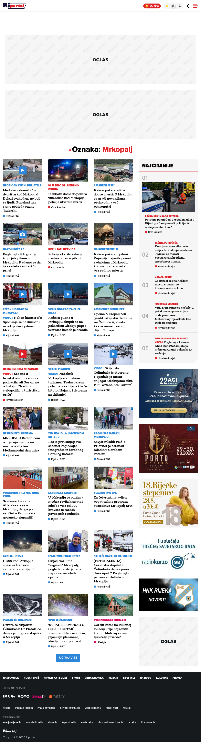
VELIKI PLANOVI (59, 369)
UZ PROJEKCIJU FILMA (18, 433)
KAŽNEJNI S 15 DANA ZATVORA (162, 216)
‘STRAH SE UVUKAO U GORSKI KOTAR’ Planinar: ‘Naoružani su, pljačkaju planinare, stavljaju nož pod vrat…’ (67, 633)
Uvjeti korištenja (93, 707)
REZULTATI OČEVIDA (61, 249)
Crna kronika (58, 207)
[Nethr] (57, 696)
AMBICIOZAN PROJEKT (109, 309)
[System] (173, 6)
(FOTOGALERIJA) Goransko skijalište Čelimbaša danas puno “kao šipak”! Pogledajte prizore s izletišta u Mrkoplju (111, 571)
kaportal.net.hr (69, 722)
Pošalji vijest (112, 707)
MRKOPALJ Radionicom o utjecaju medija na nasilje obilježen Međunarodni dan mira (21, 444)
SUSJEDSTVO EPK (105, 492)
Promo (177, 678)
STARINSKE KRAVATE (62, 492)
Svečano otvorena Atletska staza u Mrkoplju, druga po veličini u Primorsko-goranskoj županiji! (19, 509)
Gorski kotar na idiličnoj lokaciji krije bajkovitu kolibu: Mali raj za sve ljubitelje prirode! (112, 631)
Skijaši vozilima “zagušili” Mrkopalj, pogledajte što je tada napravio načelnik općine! (64, 569)
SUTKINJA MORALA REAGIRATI (171, 338)
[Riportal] (14, 6)
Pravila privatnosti (46, 707)
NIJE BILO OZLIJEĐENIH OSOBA (63, 187)
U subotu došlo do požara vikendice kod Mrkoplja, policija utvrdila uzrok (67, 198)
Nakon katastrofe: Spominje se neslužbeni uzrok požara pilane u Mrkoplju (22, 323)
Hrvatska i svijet (14, 400)
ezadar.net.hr (87, 722)
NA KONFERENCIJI (106, 249)
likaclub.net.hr (148, 722)
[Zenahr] (39, 696)
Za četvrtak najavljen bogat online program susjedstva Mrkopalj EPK (113, 501)
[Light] (167, 6)
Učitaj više (68, 657)
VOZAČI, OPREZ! (163, 277)
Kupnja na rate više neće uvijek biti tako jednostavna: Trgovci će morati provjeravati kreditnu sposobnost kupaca (174, 253)
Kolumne (162, 678)
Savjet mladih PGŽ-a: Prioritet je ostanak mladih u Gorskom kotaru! (110, 448)
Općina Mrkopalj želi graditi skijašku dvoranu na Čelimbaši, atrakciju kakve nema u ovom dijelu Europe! (113, 322)
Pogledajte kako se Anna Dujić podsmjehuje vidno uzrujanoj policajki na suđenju (173, 347)
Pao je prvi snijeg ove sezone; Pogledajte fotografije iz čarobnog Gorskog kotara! (65, 448)
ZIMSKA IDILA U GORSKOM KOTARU (66, 435)
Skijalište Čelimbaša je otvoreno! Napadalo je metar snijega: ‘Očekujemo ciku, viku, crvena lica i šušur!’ (113, 376)
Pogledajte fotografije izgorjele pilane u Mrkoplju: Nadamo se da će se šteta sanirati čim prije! (22, 262)
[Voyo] (23, 696)
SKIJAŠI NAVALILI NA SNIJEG (113, 556)
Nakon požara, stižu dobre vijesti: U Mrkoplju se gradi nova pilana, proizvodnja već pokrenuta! (113, 198)
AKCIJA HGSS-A (13, 556)
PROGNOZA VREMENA (166, 304)
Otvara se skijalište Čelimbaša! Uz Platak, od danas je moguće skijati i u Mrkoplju (22, 631)
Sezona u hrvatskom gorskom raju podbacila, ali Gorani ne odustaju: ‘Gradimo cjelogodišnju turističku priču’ (22, 384)
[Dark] (180, 6)
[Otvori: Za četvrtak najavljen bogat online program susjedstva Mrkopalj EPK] (113, 478)
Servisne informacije (70, 707)
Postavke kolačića (24, 707)
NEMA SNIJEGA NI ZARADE (20, 369)
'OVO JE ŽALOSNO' (60, 620)
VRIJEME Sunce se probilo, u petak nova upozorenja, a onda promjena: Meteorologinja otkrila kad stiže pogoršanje (174, 315)
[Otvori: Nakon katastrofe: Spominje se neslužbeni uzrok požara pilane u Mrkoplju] (22, 294)
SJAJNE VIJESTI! (104, 185)
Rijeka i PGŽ (12, 216)
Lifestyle (101, 642)
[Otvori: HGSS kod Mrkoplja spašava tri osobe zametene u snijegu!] (22, 541)
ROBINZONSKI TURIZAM (110, 620)
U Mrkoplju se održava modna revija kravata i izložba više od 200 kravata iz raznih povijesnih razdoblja (65, 505)
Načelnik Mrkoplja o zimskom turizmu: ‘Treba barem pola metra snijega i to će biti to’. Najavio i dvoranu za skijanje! (67, 384)
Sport (76, 678)
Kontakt (127, 707)
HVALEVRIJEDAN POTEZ (64, 556)
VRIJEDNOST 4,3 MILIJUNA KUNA (21, 494)
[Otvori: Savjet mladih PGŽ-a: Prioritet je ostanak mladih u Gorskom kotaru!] (113, 418)
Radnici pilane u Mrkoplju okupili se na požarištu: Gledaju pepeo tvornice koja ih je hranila (68, 323)
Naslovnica (11, 678)
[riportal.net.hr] (10, 731)
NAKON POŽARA (14, 249)
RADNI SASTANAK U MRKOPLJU (107, 435)
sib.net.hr (52, 722)
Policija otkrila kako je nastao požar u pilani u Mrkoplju (65, 258)
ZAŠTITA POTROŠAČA (166, 243)
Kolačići (6, 707)
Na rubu (145, 678)
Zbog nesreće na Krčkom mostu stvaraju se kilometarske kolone (171, 284)
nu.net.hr (132, 722)
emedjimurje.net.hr (12, 722)
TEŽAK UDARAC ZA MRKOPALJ (15, 311)
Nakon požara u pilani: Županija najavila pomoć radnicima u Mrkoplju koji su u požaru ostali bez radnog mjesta (113, 262)
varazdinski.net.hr (34, 722)
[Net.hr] (9, 696)
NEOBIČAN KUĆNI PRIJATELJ (22, 185)
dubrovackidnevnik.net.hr (111, 722)
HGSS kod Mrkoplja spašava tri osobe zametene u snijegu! (18, 565)
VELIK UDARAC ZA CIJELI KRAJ (64, 311)
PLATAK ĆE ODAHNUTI (17, 620)
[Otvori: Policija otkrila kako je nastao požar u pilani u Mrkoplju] (68, 234)
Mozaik (113, 678)
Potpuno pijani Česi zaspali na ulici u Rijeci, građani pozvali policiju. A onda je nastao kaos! (169, 223)
